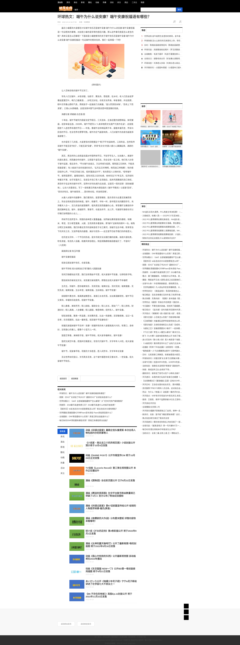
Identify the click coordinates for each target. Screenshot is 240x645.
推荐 (76, 10)
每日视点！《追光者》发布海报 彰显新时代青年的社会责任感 (168, 310)
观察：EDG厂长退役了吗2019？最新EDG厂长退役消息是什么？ (86, 397)
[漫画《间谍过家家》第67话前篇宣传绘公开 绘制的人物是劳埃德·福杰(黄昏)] (76, 508)
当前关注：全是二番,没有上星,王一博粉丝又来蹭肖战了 (165, 433)
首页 (186, 606)
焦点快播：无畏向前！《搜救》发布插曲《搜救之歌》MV (166, 298)
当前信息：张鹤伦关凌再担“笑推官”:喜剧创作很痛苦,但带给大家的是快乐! (172, 366)
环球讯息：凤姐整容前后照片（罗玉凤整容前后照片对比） (168, 50)
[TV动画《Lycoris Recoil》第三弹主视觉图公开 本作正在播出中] (76, 471)
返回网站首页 (66, 624)
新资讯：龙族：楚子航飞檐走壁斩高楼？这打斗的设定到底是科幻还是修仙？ (174, 414)
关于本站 (97, 637)
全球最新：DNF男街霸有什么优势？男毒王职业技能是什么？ (84, 416)
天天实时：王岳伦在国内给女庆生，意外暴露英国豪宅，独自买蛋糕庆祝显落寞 (175, 384)
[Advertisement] (159, 85)
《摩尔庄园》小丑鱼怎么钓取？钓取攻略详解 (161, 317)
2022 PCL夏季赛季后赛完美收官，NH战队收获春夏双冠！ (166, 219)
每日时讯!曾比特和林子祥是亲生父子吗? (159, 429)
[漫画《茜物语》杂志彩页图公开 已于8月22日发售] (76, 483)
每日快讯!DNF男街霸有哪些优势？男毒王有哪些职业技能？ (84, 420)
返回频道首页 (86, 624)
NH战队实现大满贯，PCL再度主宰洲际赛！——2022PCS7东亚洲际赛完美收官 (175, 212)
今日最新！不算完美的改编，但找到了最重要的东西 (164, 306)
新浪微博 (131, 637)
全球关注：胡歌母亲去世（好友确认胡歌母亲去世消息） (167, 58)
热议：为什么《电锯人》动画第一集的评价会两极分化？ (165, 392)
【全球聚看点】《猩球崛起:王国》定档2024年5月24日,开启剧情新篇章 (171, 381)
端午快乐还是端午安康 (71, 366)
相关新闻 (62, 389)
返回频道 (74, 379)
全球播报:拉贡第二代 (151, 407)
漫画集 (63, 431)
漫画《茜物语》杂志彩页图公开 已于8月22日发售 (110, 480)
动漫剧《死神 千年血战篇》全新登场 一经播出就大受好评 (166, 347)
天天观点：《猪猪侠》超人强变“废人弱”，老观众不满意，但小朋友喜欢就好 (173, 313)
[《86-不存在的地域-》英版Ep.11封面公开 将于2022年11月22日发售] (76, 597)
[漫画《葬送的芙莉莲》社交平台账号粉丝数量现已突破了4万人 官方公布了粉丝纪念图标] (76, 496)
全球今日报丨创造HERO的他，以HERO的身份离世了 (164, 362)
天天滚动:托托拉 (149, 403)
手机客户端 (141, 637)
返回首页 (63, 379)
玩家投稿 (123, 637)
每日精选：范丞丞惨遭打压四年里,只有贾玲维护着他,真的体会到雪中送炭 (172, 295)
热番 (62, 463)
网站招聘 (106, 637)
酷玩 (62, 452)
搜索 (179, 10)
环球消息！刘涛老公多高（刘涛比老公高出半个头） (165, 63)
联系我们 (114, 637)
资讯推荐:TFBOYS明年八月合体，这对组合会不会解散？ (166, 388)
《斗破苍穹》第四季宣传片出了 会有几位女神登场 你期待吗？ (168, 343)
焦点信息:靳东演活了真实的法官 (155, 418)
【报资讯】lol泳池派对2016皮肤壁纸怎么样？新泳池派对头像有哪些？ (88, 409)
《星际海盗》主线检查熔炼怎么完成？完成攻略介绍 (164, 325)
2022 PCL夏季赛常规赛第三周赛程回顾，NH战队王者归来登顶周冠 (170, 231)
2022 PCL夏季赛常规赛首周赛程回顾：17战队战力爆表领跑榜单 (169, 234)
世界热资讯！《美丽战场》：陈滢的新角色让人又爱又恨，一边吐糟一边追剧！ (174, 291)
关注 (62, 473)
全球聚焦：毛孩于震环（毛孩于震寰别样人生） (164, 54)
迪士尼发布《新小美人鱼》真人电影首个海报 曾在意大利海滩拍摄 (169, 340)
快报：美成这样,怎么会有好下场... (156, 369)
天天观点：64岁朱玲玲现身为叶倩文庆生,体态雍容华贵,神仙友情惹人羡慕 (173, 396)
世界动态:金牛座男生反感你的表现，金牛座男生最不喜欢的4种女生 (172, 36)
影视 (62, 447)
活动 (62, 468)
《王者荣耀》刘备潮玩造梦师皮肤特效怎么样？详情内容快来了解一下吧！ (173, 321)
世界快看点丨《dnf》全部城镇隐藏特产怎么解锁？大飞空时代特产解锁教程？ (91, 401)
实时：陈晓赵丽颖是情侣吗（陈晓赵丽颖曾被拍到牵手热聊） (169, 45)
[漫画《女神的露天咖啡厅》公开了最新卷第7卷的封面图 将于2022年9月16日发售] (76, 546)
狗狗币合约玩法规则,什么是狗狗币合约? (159, 238)
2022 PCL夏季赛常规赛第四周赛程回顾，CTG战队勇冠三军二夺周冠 (171, 227)
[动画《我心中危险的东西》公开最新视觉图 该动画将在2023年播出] (76, 559)
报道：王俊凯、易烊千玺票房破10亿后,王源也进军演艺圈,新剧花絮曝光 (172, 399)
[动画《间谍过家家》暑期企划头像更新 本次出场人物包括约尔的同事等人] (76, 433)
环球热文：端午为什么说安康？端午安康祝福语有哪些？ (82, 393)
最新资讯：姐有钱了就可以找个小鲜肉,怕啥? (161, 373)
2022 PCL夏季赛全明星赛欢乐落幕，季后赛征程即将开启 (166, 223)
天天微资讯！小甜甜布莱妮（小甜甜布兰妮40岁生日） (166, 67)
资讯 (62, 437)
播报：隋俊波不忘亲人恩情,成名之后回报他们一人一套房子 (167, 280)
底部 (186, 617)
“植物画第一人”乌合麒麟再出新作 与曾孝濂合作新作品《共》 (167, 351)
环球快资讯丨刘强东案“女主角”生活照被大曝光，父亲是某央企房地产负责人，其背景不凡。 (180, 358)
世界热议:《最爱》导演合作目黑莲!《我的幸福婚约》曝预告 (167, 302)
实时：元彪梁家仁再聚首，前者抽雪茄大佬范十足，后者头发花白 (169, 354)
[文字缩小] (180, 22)
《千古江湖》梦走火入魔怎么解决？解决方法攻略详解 (164, 332)
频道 (186, 611)
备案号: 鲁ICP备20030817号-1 (150, 640)
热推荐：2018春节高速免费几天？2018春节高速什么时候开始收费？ (87, 405)
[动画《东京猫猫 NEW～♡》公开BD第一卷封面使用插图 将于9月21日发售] (76, 571)
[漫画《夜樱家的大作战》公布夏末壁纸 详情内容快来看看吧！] (76, 521)
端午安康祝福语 (97, 366)
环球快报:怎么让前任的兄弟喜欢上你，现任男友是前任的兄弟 (169, 41)
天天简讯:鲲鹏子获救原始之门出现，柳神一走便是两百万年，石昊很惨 (171, 411)
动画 (62, 457)
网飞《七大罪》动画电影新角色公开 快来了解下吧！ (164, 336)
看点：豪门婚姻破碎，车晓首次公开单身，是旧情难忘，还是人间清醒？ (172, 276)
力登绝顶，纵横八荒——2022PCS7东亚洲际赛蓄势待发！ (166, 216)
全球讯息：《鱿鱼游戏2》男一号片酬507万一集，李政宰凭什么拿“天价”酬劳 (173, 426)
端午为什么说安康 (85, 366)
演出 (62, 442)
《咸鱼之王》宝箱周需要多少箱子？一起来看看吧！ (164, 328)
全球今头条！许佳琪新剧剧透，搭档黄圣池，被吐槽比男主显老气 (169, 283)
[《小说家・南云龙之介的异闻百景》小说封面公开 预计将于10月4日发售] (76, 445)
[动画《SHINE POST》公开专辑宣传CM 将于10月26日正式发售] (76, 458)
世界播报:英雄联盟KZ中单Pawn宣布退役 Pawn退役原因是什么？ (86, 413)
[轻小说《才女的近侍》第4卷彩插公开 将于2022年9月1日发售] (76, 534)
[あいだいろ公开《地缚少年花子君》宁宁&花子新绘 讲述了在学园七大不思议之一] (76, 584)
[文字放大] (174, 22)
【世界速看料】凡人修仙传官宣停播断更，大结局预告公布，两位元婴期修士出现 (176, 287)
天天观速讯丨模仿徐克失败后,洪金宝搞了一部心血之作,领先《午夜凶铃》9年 (174, 422)
